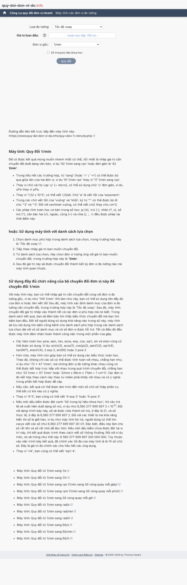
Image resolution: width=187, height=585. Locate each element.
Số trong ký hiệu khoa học (67, 52)
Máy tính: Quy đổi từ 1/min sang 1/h (42, 477)
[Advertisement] (66, 94)
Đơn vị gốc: (41, 44)
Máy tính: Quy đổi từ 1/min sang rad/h (43, 518)
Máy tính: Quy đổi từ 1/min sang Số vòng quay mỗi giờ (55, 498)
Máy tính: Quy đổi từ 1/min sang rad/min (45, 511)
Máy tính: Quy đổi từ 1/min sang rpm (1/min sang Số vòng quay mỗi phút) (68, 491)
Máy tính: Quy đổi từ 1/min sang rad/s (43, 504)
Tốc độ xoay (29, 244)
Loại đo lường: (39, 27)
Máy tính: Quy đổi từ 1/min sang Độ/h (43, 538)
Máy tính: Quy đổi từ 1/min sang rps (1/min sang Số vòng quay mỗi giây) (67, 484)
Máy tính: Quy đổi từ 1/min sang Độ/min (44, 531)
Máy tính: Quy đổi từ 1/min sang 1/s (41, 471)
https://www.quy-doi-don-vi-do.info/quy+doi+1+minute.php (50, 136)
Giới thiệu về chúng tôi (57, 554)
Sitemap (99, 554)
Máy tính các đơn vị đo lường (76, 13)
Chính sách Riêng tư (82, 554)
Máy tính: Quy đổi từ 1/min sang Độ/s (43, 525)
